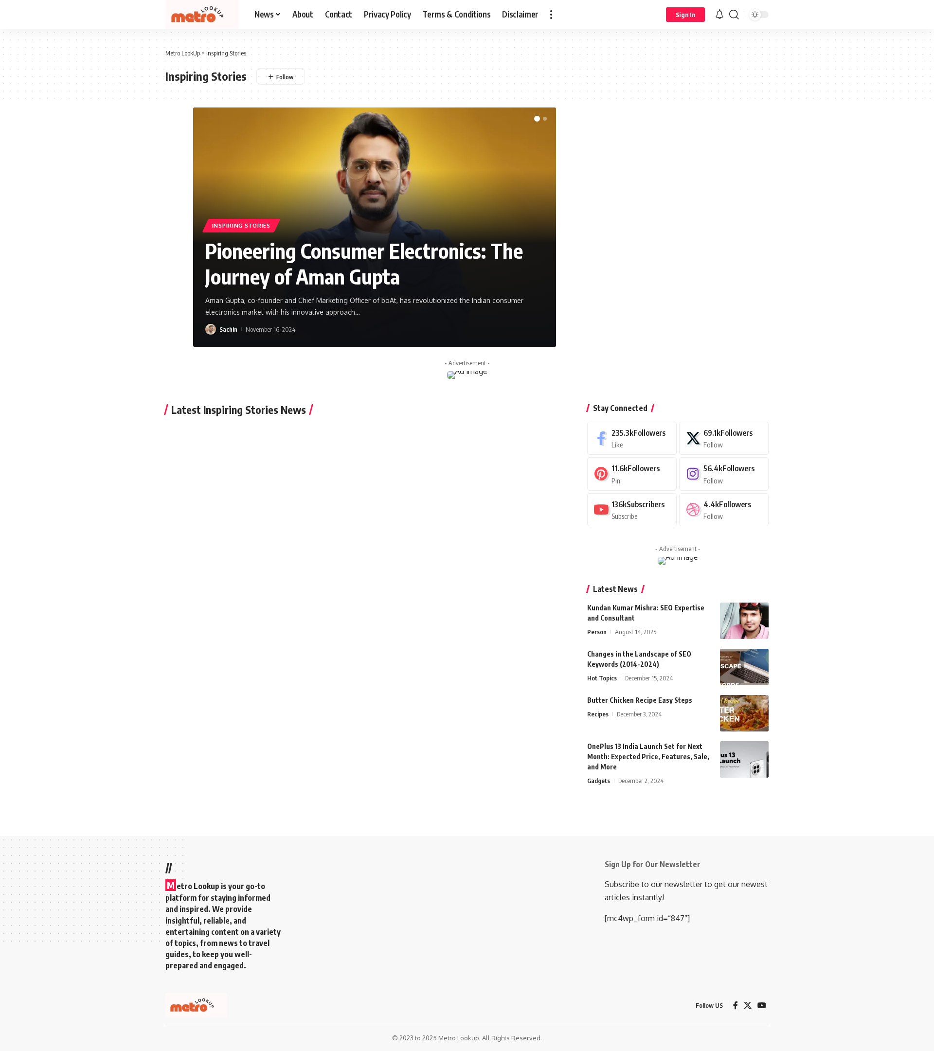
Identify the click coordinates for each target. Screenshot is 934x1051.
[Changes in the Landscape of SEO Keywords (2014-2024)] (744, 667)
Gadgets (598, 780)
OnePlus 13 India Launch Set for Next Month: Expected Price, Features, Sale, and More (648, 756)
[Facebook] (632, 438)
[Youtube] (632, 510)
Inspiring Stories (241, 225)
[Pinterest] (632, 474)
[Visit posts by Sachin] (210, 329)
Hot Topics (602, 678)
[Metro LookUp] (202, 14)
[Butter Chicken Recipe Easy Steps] (744, 713)
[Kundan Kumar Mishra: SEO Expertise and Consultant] (744, 621)
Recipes (598, 714)
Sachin (228, 329)
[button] (551, 14)
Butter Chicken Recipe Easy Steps (639, 700)
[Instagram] (724, 474)
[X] (724, 438)
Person (597, 632)
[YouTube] (762, 1005)
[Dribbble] (724, 510)
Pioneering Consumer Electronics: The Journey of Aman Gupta (364, 263)
